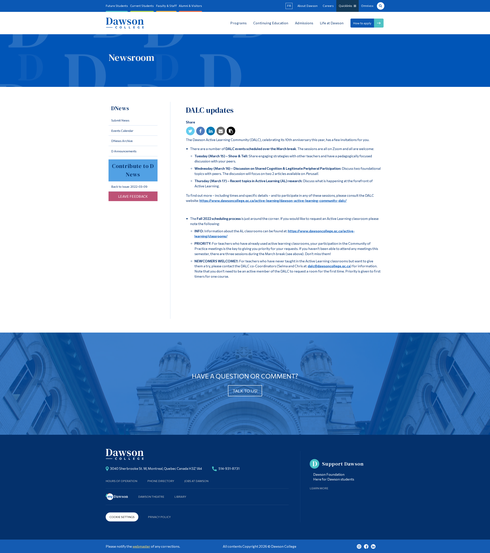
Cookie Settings (122, 517)
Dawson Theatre (151, 496)
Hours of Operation (121, 481)
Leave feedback (133, 196)
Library (180, 496)
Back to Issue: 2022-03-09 (129, 186)
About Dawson (307, 5)
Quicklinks (346, 5)
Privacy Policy (159, 517)
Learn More (319, 488)
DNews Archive (122, 141)
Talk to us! (245, 390)
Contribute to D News (133, 170)
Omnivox (367, 5)
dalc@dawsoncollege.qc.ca (329, 266)
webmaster (141, 546)
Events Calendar (122, 130)
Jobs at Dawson (196, 481)
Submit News (120, 120)
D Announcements (123, 151)
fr (289, 5)
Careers (328, 5)
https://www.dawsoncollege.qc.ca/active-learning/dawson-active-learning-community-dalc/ (273, 200)
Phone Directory (160, 481)
